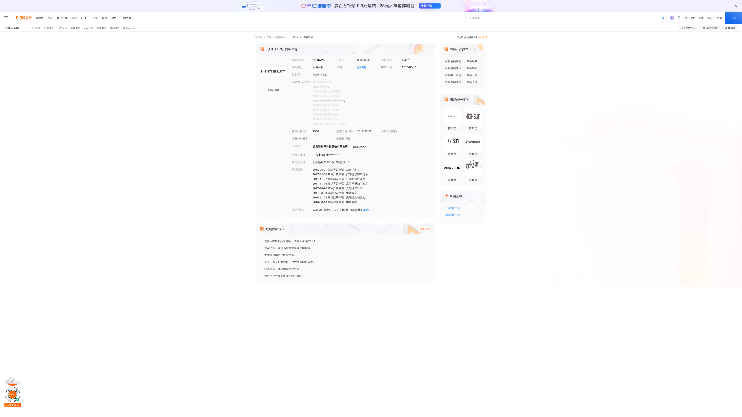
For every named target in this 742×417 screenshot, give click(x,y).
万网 (268, 37)
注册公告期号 (389, 131)
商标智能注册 (453, 61)
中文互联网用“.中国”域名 (279, 255)
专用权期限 (343, 138)
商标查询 (472, 82)
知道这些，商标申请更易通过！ (283, 269)
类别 (339, 67)
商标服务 (280, 37)
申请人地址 (298, 155)
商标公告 (297, 209)
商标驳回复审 (453, 68)
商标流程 (297, 169)
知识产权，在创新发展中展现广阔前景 (287, 248)
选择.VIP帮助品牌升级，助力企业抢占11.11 (290, 241)
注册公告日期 (300, 138)
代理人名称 (298, 162)
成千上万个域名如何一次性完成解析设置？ (290, 262)
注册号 (340, 60)
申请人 (296, 146)
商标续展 (472, 61)
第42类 (361, 67)
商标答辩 (472, 68)
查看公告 (367, 210)
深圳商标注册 (452, 215)
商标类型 (297, 67)
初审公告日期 (344, 131)
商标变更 (472, 75)
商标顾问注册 (453, 82)
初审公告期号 (300, 131)
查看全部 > (425, 228)
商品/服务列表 (300, 82)
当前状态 (386, 60)
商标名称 (297, 60)
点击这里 (482, 37)
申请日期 (386, 67)
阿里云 (258, 37)
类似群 (296, 74)
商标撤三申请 (453, 75)
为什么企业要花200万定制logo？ (284, 276)
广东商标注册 (452, 208)
